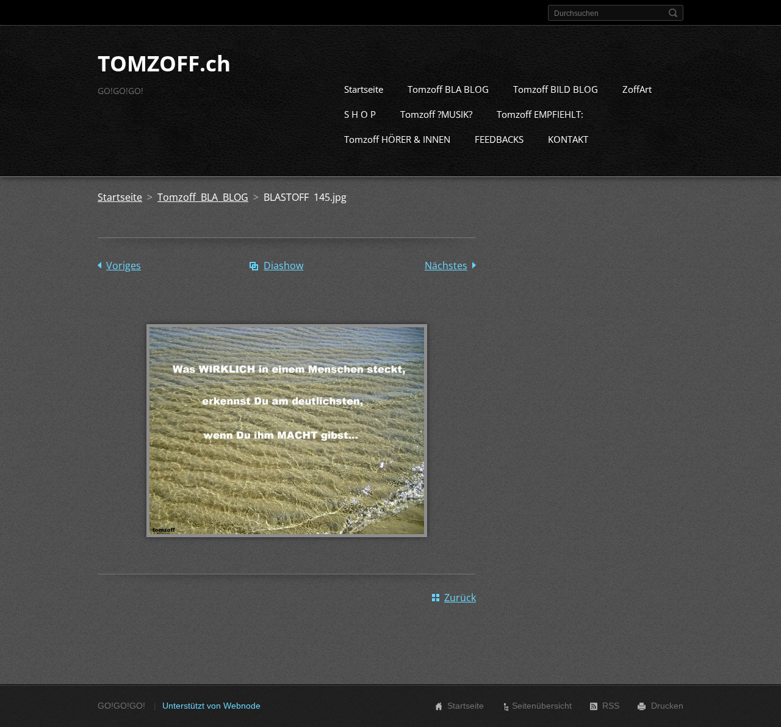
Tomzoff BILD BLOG (555, 89)
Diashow (283, 265)
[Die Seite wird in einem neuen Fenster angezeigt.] (286, 545)
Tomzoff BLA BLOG (448, 89)
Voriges (123, 265)
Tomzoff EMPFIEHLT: (540, 114)
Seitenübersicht (542, 706)
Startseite (363, 89)
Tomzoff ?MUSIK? (436, 114)
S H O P (360, 114)
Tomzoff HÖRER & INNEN (397, 139)
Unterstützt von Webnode (211, 706)
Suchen (673, 13)
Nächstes (446, 265)
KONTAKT (568, 139)
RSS (610, 706)
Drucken (667, 706)
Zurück (460, 597)
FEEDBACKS (499, 139)
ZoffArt (637, 89)
